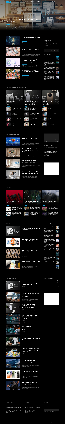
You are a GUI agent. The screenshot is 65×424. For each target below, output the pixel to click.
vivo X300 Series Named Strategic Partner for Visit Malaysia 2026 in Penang (16, 213)
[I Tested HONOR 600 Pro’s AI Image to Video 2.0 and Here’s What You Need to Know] (8, 119)
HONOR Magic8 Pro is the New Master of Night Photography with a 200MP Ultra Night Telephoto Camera (53, 213)
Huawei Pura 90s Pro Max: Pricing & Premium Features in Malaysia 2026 (30, 372)
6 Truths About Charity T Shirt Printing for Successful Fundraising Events (30, 71)
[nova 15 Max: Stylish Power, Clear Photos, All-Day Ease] (13, 385)
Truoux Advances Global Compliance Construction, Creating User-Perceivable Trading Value (31, 60)
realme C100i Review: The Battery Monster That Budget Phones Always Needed (17, 108)
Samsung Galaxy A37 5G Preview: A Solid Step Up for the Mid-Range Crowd (53, 113)
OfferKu (45, 151)
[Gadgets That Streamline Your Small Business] (57, 262)
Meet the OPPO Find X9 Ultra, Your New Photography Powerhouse (49, 203)
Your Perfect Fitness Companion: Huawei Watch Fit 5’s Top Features (30, 240)
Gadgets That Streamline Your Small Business (31, 339)
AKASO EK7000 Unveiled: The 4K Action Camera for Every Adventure (53, 208)
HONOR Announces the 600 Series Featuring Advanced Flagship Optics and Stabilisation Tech (17, 208)
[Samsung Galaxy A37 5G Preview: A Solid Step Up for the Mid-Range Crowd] (44, 114)
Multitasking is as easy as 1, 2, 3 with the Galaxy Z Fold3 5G (13, 404)
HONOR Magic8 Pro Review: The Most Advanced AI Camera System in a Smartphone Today (35, 123)
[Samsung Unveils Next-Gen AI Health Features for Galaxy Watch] (13, 264)
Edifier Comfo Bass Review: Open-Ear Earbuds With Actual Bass (13, 103)
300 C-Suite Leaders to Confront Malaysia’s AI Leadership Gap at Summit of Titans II (49, 72)
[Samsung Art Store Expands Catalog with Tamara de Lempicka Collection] (13, 174)
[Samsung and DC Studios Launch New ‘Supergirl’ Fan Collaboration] (13, 141)
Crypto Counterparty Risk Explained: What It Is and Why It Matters (31, 38)
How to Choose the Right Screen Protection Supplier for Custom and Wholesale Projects (30, 49)
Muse (44, 147)
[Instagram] (54, 1)
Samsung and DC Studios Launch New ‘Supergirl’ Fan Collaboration (30, 139)
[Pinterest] (58, 1)
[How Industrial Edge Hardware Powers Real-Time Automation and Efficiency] (57, 254)
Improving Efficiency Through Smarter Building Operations (49, 266)
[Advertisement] (51, 168)
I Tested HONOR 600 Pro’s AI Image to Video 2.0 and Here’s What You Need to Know (17, 118)
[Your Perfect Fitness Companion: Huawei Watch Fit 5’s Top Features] (13, 242)
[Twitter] (56, 1)
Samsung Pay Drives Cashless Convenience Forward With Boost (13, 408)
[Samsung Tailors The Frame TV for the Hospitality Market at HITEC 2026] (13, 152)
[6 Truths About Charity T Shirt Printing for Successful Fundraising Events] (13, 74)
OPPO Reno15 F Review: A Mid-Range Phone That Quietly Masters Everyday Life (53, 118)
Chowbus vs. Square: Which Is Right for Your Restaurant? (22, 20)
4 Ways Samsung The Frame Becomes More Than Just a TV (29, 161)
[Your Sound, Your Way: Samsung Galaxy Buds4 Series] (13, 253)
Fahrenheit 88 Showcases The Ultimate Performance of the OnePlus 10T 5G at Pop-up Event (13, 411)
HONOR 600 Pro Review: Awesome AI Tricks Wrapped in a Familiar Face (53, 108)
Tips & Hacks (8, 24)
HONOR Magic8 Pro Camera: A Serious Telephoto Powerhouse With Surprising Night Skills (53, 123)
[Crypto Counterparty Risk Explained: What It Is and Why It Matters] (13, 40)
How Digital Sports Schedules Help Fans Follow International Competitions (49, 249)
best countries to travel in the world (48, 154)
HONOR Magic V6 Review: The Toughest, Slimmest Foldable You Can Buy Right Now (50, 103)
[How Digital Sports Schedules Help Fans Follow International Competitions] (57, 249)
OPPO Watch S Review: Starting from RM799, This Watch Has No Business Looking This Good (35, 113)
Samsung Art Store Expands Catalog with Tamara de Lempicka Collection (31, 172)
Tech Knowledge (24, 41)
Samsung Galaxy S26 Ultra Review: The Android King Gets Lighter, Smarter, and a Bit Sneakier (17, 113)
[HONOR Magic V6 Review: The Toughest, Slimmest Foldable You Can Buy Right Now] (50, 98)
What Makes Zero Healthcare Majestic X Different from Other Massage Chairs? (49, 68)
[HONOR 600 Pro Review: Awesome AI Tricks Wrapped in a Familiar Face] (44, 109)
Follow (57, 139)
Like (57, 134)
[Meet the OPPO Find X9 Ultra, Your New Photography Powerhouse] (50, 198)
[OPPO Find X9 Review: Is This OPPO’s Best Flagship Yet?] (8, 124)
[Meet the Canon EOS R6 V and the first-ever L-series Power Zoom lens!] (14, 198)
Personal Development (25, 75)
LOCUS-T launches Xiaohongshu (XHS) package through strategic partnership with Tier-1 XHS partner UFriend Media (49, 77)
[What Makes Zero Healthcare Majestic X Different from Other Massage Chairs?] (57, 68)
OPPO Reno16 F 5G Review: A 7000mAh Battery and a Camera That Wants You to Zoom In (32, 103)
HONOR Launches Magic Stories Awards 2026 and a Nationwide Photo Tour (32, 203)
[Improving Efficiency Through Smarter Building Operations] (57, 267)
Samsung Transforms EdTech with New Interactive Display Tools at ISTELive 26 (30, 350)
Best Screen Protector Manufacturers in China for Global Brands (49, 258)
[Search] (58, 37)
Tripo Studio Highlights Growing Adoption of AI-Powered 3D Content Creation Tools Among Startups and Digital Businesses (51, 148)
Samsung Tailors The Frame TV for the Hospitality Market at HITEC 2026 (30, 150)
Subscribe (51, 409)
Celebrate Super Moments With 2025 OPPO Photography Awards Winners (35, 208)
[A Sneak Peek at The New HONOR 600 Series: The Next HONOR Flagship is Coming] (26, 119)
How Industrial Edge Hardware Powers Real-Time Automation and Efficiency (49, 254)
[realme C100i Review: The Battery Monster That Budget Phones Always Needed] (8, 109)
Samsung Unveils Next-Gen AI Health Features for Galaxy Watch (31, 262)
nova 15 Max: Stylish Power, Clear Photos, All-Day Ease (30, 383)
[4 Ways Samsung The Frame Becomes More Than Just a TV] (13, 163)
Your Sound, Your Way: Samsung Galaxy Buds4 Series (30, 251)
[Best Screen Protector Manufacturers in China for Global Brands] (57, 258)
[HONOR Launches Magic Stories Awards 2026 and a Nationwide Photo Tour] (32, 198)
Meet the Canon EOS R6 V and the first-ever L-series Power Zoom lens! (13, 203)
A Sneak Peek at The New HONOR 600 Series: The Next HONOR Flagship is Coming (35, 118)
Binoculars (45, 157)
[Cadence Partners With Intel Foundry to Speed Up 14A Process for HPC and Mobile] (57, 58)
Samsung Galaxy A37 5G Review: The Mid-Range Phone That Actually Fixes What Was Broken (35, 108)
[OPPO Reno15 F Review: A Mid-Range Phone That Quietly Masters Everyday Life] (44, 119)
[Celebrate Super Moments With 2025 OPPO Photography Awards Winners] (26, 209)
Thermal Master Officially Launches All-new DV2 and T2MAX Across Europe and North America (51, 158)
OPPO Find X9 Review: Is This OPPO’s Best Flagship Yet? (17, 123)
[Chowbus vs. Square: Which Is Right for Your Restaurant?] (32, 16)
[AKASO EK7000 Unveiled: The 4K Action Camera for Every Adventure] (44, 209)
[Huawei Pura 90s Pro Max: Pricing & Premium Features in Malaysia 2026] (13, 374)
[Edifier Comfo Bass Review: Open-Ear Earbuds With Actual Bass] (14, 98)
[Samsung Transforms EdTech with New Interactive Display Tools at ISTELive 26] (13, 352)
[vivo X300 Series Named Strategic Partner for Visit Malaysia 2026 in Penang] (8, 214)
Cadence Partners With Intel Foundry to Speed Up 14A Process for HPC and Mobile (49, 57)
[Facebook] (52, 1)
